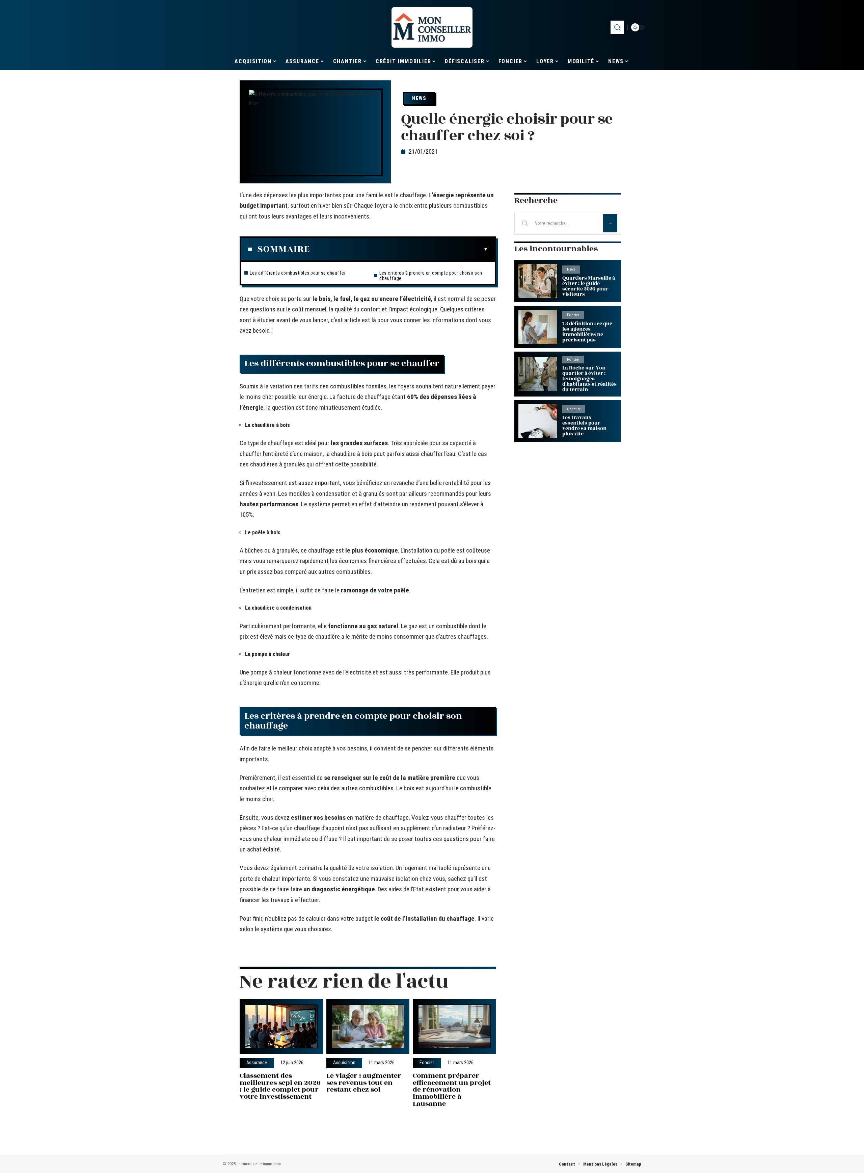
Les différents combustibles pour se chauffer (298, 273)
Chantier (573, 409)
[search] (617, 27)
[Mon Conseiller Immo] (432, 27)
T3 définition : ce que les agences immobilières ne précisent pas (587, 332)
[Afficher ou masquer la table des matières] (399, 249)
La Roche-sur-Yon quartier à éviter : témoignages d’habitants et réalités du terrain (589, 378)
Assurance (256, 1063)
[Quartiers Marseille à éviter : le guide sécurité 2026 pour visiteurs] (537, 281)
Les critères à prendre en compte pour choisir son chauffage (430, 275)
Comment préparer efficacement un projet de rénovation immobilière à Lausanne (452, 1089)
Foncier (427, 1063)
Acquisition (344, 1063)
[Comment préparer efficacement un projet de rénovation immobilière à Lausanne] (454, 1026)
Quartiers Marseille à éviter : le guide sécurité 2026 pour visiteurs (588, 286)
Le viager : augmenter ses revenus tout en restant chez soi (363, 1082)
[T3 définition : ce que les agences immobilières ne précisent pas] (537, 327)
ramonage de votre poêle (375, 590)
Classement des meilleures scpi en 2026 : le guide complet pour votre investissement (280, 1086)
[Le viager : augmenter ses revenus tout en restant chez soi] (368, 1026)
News (419, 98)
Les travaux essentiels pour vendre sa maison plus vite (584, 426)
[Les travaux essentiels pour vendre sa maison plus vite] (537, 421)
